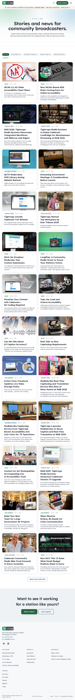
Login (4, 686)
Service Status (38, 696)
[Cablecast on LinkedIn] (8, 643)
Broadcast (30, 653)
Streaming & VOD (7, 656)
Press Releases (59, 54)
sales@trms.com (9, 639)
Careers (4, 680)
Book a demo (62, 3)
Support (4, 683)
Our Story (5, 674)
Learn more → (65, 7)
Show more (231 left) (37, 579)
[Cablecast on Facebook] (3, 643)
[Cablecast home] (8, 3)
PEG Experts (16, 54)
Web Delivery (31, 656)
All (5, 54)
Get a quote (46, 612)
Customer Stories (30, 54)
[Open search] (54, 3)
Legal (51, 696)
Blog (5, 57)
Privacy (57, 696)
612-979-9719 (8, 637)
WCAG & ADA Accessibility (10, 665)
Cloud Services (31, 659)
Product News (45, 54)
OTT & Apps (6, 659)
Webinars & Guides (57, 656)
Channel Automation (8, 653)
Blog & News (55, 653)
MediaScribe (30, 662)
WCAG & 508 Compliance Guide (61, 659)
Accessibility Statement (66, 696)
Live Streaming (6, 662)
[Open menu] (71, 3)
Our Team (5, 677)
